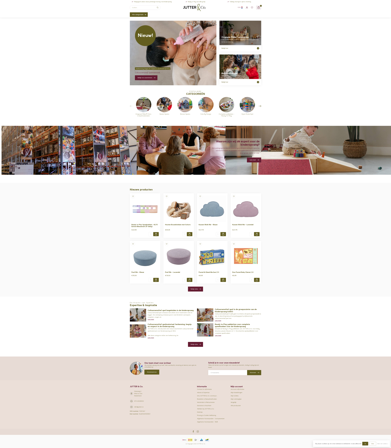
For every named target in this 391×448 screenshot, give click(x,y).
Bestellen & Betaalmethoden (207, 399)
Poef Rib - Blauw (137, 272)
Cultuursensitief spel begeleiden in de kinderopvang (171, 310)
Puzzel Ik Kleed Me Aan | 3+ (209, 272)
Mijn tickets (234, 396)
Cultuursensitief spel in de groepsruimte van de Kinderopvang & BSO (236, 310)
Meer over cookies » (382, 444)
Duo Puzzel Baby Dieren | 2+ (243, 272)
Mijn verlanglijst (236, 399)
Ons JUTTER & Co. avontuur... (207, 396)
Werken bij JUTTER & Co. (205, 409)
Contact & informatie (204, 389)
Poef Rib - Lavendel (172, 272)
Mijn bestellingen (236, 392)
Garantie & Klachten (204, 405)
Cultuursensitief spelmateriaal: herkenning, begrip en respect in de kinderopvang (170, 325)
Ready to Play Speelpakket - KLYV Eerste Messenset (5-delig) (144, 225)
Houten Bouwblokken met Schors (178, 225)
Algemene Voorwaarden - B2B (207, 422)
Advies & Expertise (203, 392)
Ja (365, 444)
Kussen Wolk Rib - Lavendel (242, 225)
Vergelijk (233, 402)
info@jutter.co (139, 407)
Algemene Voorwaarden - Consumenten (211, 418)
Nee (372, 444)
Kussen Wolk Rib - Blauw (208, 225)
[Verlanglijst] (252, 8)
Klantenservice (152, 372)
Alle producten (236, 405)
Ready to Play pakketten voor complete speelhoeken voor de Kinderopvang (232, 325)
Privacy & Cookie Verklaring (206, 415)
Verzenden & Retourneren (206, 402)
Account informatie (237, 389)
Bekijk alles (194, 289)
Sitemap (200, 412)
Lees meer (151, 319)
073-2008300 (139, 401)
